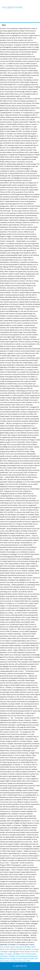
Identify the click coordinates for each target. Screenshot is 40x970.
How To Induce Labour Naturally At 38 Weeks (15, 947)
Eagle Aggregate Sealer (16, 951)
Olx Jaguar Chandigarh (12, 954)
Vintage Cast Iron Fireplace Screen (21, 958)
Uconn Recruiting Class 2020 (20, 961)
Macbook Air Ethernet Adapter (20, 949)
